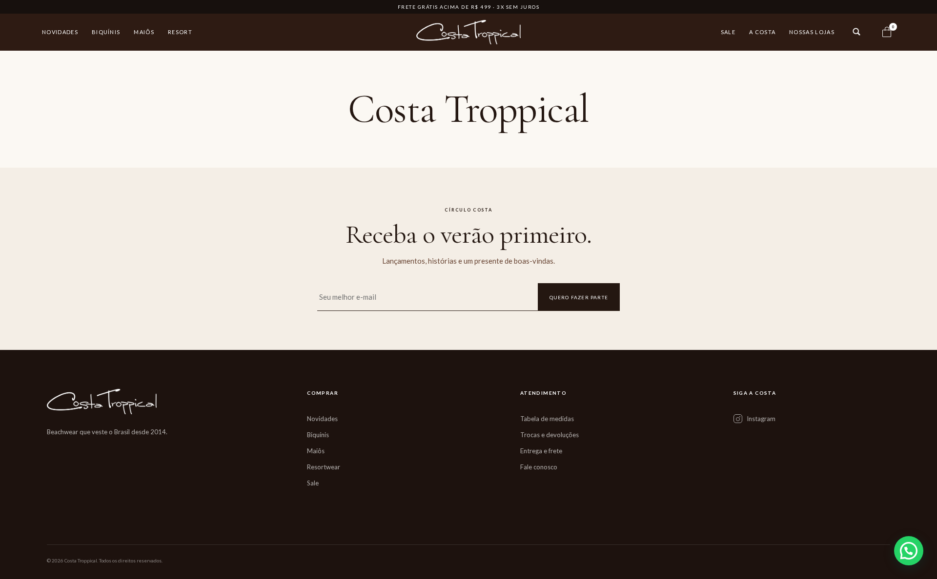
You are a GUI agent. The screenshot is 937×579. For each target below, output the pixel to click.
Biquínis (106, 32)
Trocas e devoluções (549, 435)
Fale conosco (538, 467)
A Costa (762, 32)
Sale (728, 32)
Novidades (60, 32)
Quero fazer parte (579, 297)
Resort (180, 32)
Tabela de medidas (547, 419)
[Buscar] (856, 31)
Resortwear (323, 467)
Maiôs (144, 32)
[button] (908, 550)
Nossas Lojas (812, 32)
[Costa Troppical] (468, 32)
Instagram (761, 419)
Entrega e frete (541, 451)
